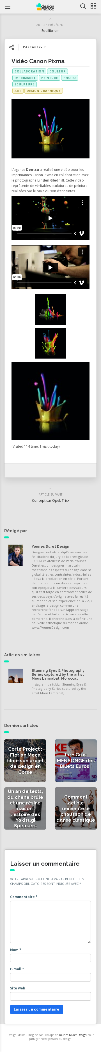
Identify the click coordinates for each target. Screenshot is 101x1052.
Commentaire (24, 896)
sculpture (25, 84)
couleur (57, 71)
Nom (15, 949)
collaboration (29, 71)
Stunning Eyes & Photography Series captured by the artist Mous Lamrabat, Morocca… (58, 675)
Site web (17, 988)
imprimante (25, 78)
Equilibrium (50, 30)
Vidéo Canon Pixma (38, 61)
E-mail (17, 969)
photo (69, 78)
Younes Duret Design (50, 547)
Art (18, 91)
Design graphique (44, 91)
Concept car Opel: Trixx (50, 500)
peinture (49, 78)
